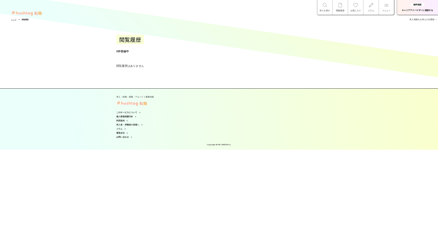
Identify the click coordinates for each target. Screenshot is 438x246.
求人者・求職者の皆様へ (127, 125)
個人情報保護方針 (124, 116)
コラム (371, 10)
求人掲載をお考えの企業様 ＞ (423, 19)
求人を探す (325, 10)
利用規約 (120, 120)
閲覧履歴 (340, 10)
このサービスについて (126, 112)
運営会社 (120, 133)
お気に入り (355, 10)
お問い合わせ (122, 137)
